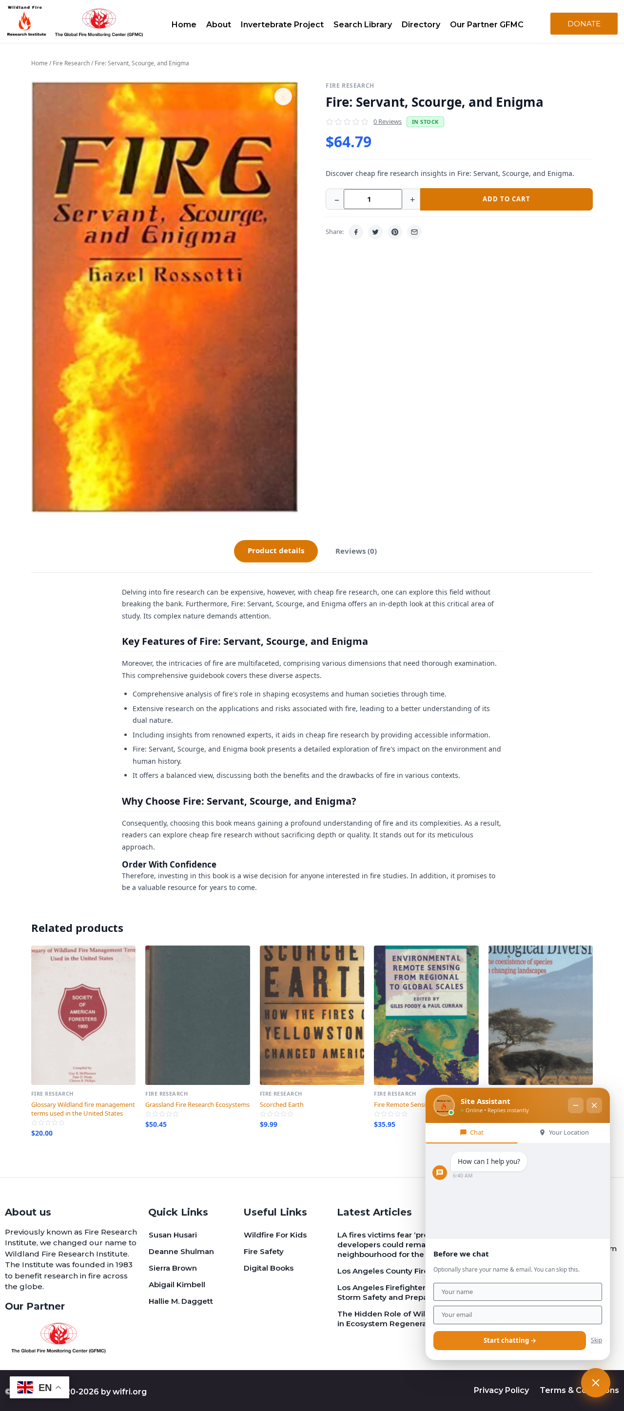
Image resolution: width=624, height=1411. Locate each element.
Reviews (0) (356, 551)
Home (184, 24)
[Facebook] (356, 232)
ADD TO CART (506, 198)
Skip (596, 1340)
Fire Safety (264, 1251)
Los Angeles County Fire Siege (394, 1271)
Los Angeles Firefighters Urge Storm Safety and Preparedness (397, 1292)
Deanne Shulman (181, 1251)
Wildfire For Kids (275, 1234)
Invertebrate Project (282, 24)
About (218, 24)
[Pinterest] (395, 232)
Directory (421, 24)
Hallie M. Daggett (181, 1301)
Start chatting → (510, 1340)
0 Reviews (387, 121)
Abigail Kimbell (177, 1284)
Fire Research (71, 63)
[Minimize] (576, 1105)
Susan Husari (173, 1234)
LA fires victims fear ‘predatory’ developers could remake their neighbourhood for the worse (396, 1244)
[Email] (414, 232)
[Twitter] (375, 232)
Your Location (569, 1132)
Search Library (362, 24)
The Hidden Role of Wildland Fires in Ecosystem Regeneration (402, 1318)
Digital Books (268, 1268)
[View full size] (283, 96)
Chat (477, 1132)
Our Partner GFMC (487, 24)
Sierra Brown (173, 1268)
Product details (276, 550)
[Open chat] (595, 1382)
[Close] (594, 1105)
